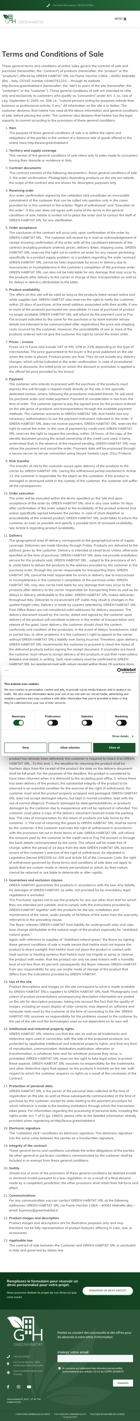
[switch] (53, 723)
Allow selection (70, 747)
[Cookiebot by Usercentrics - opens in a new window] (120, 670)
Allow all (114, 747)
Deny (25, 747)
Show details (120, 736)
